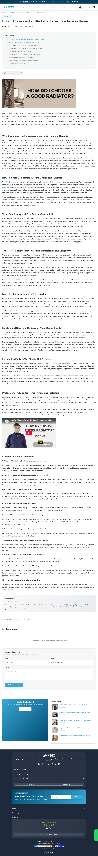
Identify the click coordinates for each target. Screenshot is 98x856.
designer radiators (49, 224)
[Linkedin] (59, 764)
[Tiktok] (49, 764)
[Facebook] (39, 764)
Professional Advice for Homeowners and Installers (23, 60)
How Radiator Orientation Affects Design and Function (24, 42)
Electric (43, 7)
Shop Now (24, 709)
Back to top (49, 852)
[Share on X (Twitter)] (19, 619)
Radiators (34, 7)
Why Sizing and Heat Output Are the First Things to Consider (27, 39)
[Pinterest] (52, 764)
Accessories (53, 7)
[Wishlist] (89, 7)
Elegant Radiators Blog (14, 13)
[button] (96, 835)
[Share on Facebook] (15, 619)
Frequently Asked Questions (17, 63)
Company (15, 813)
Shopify (59, 843)
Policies (15, 817)
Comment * (8, 667)
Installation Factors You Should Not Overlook (21, 57)
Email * (52, 658)
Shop (14, 809)
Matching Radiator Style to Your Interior (20, 51)
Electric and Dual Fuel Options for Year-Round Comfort (24, 54)
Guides (63, 7)
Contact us (66, 784)
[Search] (80, 7)
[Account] (84, 7)
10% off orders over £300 (34, 2)
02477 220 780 (74, 2)
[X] (45, 764)
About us (31, 784)
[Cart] (94, 7)
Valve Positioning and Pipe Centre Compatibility (22, 45)
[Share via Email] (24, 619)
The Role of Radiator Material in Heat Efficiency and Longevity (26, 48)
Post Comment (15, 685)
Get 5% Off (76, 797)
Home (4, 13)
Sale (71, 7)
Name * (7, 658)
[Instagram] (42, 764)
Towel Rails (24, 7)
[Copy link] (29, 619)
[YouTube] (55, 764)
